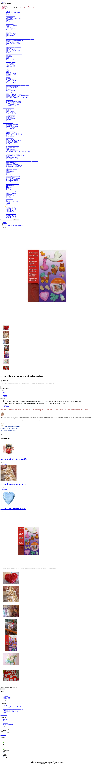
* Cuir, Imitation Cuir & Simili (12, 31)
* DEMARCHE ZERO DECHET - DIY (14, 134)
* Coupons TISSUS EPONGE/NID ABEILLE (15, 133)
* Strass (7, 60)
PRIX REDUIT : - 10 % (11, 208)
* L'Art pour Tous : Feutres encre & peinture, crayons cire (17, 85)
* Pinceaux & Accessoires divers (12, 22)
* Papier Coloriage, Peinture (11, 169)
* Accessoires (8, 109)
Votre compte (4, 715)
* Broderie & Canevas (10, 127)
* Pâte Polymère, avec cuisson (12, 52)
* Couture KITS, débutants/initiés (12, 128)
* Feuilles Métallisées (10, 35)
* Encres (7, 156)
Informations (3, 735)
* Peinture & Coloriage (10, 195)
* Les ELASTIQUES (10, 136)
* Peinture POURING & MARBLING (13, 98)
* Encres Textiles (9, 138)
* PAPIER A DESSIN (10, 163)
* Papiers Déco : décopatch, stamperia (13, 47)
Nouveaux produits (7, 697)
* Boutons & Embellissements (12, 126)
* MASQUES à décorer (10, 41)
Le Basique (6, 11)
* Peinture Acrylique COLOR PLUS (13, 92)
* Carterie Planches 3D (13, 64)
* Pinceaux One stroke (12, 106)
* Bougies (8, 70)
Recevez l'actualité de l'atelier (6, 687)
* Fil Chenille (8, 192)
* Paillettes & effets (9, 19)
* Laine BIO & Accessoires (11, 141)
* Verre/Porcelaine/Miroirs (11, 82)
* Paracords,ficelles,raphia (11, 49)
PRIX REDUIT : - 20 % (11, 210)
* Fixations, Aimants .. (10, 16)
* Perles (7, 120)
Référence (3, 434)
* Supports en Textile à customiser (12, 146)
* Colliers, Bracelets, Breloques (12, 112)
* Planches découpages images (12, 174)
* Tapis (7, 26)
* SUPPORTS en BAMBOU (12, 80)
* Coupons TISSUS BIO (11, 132)
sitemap (4, 712)
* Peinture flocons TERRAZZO (12, 96)
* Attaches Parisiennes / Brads (12, 150)
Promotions (5, 696)
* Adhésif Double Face (10, 149)
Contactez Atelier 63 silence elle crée (10, 711)
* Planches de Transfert (10, 177)
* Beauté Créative (11, 115)
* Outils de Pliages (9, 17)
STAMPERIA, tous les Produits (12, 179)
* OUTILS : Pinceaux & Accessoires (13, 102)
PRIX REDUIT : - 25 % (11, 211)
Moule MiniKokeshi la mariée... (14, 459)
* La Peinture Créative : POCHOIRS (13, 101)
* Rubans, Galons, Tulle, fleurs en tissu (13, 144)
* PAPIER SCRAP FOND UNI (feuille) (14, 165)
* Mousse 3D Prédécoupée (11, 162)
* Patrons (7, 20)
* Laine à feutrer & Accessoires (12, 142)
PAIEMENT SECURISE (8, 710)
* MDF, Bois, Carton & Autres (12, 75)
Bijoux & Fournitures (8, 108)
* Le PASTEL (9, 89)
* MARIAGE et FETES (11, 159)
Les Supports (6, 67)
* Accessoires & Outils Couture (12, 124)
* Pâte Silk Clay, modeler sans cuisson (13, 43)
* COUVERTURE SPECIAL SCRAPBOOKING (16, 155)
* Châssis (7, 71)
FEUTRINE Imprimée (10, 37)
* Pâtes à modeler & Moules (11, 193)
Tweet (4, 393)
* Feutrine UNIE (9, 36)
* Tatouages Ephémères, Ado (11, 204)
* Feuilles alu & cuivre (10, 34)
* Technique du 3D (10, 62)
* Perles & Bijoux (9, 197)
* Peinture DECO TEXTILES (12, 86)
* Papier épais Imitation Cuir (11, 167)
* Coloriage (8, 188)
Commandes (5, 723)
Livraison (5, 705)
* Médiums (8, 88)
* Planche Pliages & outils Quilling (13, 176)
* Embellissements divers (11, 33)
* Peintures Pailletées (10, 171)
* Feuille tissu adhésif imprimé (12, 157)
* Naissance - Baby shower (11, 45)
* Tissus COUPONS (10, 131)
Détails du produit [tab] (6, 406)
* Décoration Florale (10, 32)
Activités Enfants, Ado (8, 185)
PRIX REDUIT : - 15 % (11, 209)
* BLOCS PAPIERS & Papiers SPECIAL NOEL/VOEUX (18, 151)
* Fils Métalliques (9, 117)
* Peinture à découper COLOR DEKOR (14, 94)
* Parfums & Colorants (10, 48)
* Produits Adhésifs (9, 24)
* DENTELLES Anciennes (11, 130)
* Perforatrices (8, 21)
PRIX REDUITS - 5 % (10, 207)
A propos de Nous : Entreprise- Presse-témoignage (13, 709)
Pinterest (5, 396)
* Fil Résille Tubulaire (10, 118)
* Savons (7, 58)
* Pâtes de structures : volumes (12, 51)
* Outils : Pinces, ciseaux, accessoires (13, 18)
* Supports (8, 202)
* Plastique (8, 77)
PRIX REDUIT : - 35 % (11, 214)
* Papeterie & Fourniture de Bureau (13, 164)
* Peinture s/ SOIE (9, 100)
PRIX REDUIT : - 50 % (11, 217)
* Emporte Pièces (9, 189)
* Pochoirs (8, 57)
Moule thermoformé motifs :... (14, 484)
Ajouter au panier (4, 388)
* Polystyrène (8, 78)
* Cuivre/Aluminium (10, 72)
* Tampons (8, 203)
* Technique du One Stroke (12, 104)
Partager (4, 392)
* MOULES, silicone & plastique (12, 42)
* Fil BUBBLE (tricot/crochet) (12, 147)
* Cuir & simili (9, 135)
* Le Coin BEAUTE (11, 113)
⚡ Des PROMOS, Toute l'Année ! (11, 206)
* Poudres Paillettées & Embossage (13, 178)
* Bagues (7, 110)
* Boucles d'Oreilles (10, 111)
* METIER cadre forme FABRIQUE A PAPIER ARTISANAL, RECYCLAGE (22, 161)
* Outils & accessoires (12, 65)
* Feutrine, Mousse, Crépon (11, 191)
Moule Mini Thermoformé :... (13, 508)
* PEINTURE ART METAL (11, 93)
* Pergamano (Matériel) (10, 173)
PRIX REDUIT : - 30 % (11, 212)
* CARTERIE (8, 153)
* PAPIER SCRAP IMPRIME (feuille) (13, 166)
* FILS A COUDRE (10, 139)
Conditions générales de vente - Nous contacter (12, 707)
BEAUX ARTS (7, 83)
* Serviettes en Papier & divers (12, 201)
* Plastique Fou (9, 56)
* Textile (7, 81)
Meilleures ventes (6, 698)
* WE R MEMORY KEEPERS (12, 184)
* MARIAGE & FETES (11, 74)
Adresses (5, 719)
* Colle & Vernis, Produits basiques (13, 12)
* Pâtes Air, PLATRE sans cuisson (13, 50)
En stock (2, 436)
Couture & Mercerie (8, 123)
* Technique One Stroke (13, 105)
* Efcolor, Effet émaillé (10, 116)
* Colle (7, 186)
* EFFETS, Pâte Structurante (11, 87)
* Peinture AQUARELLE (11, 90)
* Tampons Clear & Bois (11, 181)
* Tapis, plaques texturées (11, 121)
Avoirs (4, 720)
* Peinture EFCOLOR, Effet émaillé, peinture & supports (17, 95)
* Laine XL (8, 143)
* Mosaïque (8, 44)
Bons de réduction (6, 721)
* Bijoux (7, 69)
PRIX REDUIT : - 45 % (11, 216)
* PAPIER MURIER (10, 170)
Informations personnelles (8, 724)
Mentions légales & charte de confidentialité (12, 706)
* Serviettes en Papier (10, 59)
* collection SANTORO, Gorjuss (12, 154)
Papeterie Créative (7, 148)
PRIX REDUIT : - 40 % (11, 215)
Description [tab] (5, 405)
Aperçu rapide (4, 464)
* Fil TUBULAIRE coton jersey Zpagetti (14, 140)
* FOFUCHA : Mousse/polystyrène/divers (14, 40)
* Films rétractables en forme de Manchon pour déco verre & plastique (20, 39)
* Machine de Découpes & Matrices (13, 158)
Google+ (5, 395)
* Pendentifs (8, 119)
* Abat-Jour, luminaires (10, 28)
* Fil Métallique (9, 14)
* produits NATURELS (10, 79)
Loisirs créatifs (7, 27)
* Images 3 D (11, 63)
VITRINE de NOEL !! (10, 66)
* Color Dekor (9, 187)
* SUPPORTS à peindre (10, 103)
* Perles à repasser (9, 199)
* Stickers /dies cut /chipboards (12, 180)
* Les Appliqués (9, 125)
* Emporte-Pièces (9, 13)
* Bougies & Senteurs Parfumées (12, 29)
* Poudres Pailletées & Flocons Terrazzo (14, 54)
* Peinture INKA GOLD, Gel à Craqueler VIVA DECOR (17, 97)
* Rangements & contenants (11, 25)
